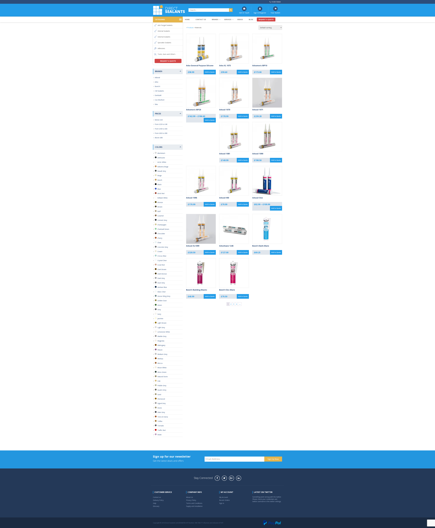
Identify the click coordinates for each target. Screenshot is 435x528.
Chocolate (161, 233)
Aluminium (161, 153)
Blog (251, 19)
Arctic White (161, 162)
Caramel (160, 216)
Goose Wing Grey (163, 296)
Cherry (159, 238)
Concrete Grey (162, 247)
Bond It (157, 86)
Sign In (221, 503)
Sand (159, 394)
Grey (159, 309)
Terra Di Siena (162, 417)
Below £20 (159, 120)
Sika (156, 104)
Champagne (161, 225)
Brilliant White (162, 198)
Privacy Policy (191, 500)
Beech (159, 180)
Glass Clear (161, 292)
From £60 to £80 (161, 133)
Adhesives (161, 48)
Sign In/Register (260, 13)
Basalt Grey (161, 171)
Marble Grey (161, 336)
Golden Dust (162, 300)
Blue (159, 189)
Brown (159, 207)
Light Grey (161, 327)
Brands (215, 19)
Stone (159, 408)
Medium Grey (162, 354)
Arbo (156, 82)
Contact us (201, 19)
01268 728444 (276, 2)
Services (227, 19)
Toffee (159, 421)
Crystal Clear (162, 260)
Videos (240, 19)
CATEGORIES (160, 19)
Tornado (160, 426)
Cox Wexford (159, 100)
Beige (159, 175)
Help (154, 503)
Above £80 (159, 138)
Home (187, 19)
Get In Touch (244, 13)
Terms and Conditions (194, 503)
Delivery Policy (158, 500)
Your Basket (275, 13)
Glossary (156, 506)
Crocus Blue (161, 256)
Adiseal (157, 77)
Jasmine (160, 318)
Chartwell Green (163, 229)
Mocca (159, 363)
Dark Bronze (162, 274)
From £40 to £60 (161, 129)
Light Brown (161, 323)
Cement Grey (162, 220)
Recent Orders (224, 500)
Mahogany (161, 345)
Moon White (162, 368)
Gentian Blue (162, 287)
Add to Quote (210, 72)
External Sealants (164, 37)
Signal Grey (161, 403)
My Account (223, 497)
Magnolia (160, 341)
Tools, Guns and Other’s (166, 54)
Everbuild (158, 95)
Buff (159, 211)
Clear (159, 242)
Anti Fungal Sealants (165, 25)
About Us (189, 497)
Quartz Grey (161, 390)
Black (159, 184)
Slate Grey (161, 412)
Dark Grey (161, 278)
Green (159, 305)
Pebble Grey (161, 385)
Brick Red (160, 193)
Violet (159, 435)
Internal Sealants (164, 31)
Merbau (160, 359)
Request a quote (266, 19)
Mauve (159, 350)
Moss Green (161, 372)
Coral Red (161, 265)
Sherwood (161, 399)
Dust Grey (161, 283)
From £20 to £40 (161, 124)
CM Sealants (159, 91)
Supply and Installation (194, 506)
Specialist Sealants (164, 43)
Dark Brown (161, 269)
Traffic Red (161, 430)
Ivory (159, 314)
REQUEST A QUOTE (168, 61)
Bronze (160, 202)
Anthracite (161, 158)
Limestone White (163, 332)
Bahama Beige (162, 167)
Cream (159, 251)
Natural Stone (162, 376)
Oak (158, 381)
